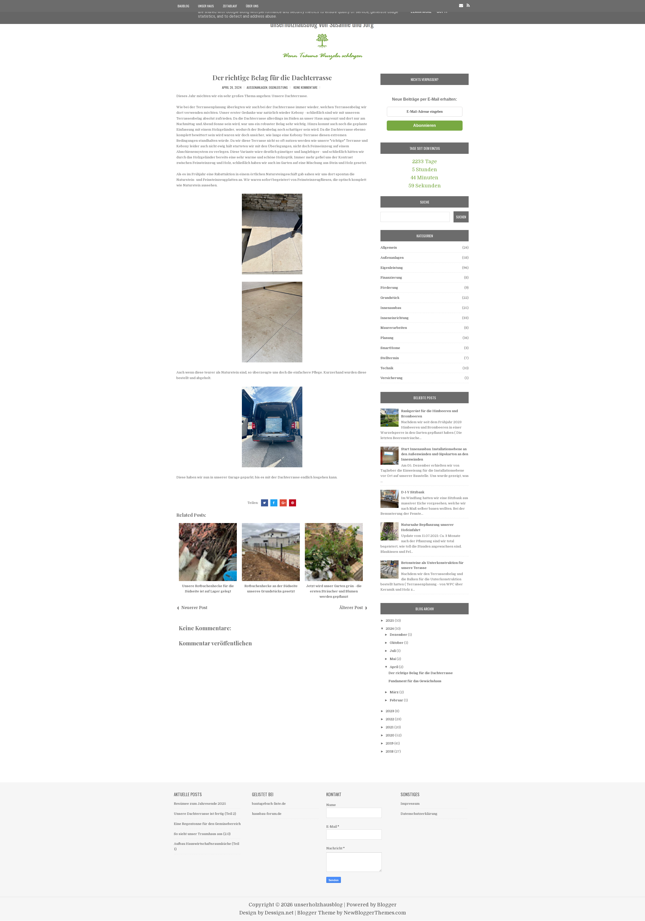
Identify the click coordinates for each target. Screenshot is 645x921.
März (394, 692)
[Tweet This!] (264, 502)
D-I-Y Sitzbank (412, 492)
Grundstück (389, 298)
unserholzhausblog (318, 905)
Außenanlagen (257, 87)
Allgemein (388, 247)
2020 (390, 735)
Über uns (252, 6)
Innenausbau (390, 308)
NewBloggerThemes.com (375, 913)
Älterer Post (351, 608)
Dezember (399, 635)
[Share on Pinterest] (292, 502)
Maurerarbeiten (393, 328)
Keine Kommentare (305, 87)
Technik (386, 368)
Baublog (183, 6)
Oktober (397, 643)
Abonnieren (424, 125)
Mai (393, 659)
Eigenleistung (278, 87)
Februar (397, 700)
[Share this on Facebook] (273, 502)
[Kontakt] (461, 5)
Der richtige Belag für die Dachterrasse (272, 77)
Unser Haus (206, 6)
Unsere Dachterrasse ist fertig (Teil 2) (205, 814)
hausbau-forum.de (266, 814)
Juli (393, 651)
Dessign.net (279, 913)
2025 (390, 620)
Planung (387, 338)
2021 (390, 727)
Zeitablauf (230, 6)
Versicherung (391, 378)
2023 (390, 711)
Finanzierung (391, 277)
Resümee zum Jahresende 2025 (200, 803)
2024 (390, 628)
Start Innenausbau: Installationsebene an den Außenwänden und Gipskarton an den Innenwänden (434, 454)
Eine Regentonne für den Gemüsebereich (207, 824)
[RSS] (468, 5)
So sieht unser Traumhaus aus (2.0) (202, 834)
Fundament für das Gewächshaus (415, 681)
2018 (390, 751)
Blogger (387, 905)
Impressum (410, 803)
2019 (390, 743)
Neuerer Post (194, 608)
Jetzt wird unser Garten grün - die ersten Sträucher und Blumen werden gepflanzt (334, 591)
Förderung (389, 288)
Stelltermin (389, 358)
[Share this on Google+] (283, 502)
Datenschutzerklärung (419, 814)
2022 (390, 719)
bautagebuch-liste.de (269, 803)
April (394, 667)
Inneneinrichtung (394, 318)
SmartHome (390, 348)
